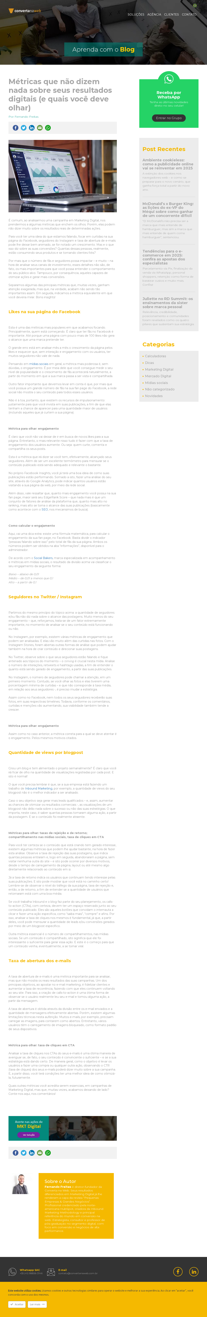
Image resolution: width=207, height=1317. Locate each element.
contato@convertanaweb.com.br (78, 1273)
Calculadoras (155, 356)
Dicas (149, 363)
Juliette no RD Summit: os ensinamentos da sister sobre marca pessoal (168, 303)
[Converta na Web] (24, 10)
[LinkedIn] (194, 1271)
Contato (189, 14)
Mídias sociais (156, 383)
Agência (154, 14)
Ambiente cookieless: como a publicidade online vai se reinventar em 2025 (168, 164)
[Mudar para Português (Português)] (195, 5)
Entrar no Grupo (169, 118)
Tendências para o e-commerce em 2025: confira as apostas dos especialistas (164, 257)
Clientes (171, 14)
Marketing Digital (159, 369)
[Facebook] (178, 1271)
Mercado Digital (158, 376)
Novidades (154, 396)
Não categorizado (160, 389)
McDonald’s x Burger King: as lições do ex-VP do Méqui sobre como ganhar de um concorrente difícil (168, 210)
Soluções (136, 14)
